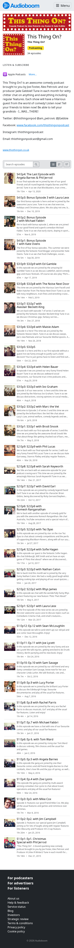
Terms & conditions (20, 923)
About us (13, 898)
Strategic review (18, 919)
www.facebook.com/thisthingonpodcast (43, 125)
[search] (36, 164)
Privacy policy (16, 927)
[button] (62, 5)
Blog (10, 911)
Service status (17, 907)
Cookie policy (16, 931)
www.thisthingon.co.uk (16, 150)
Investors (14, 915)
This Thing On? (44, 36)
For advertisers (20, 883)
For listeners (18, 888)
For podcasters (20, 878)
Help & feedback (18, 902)
